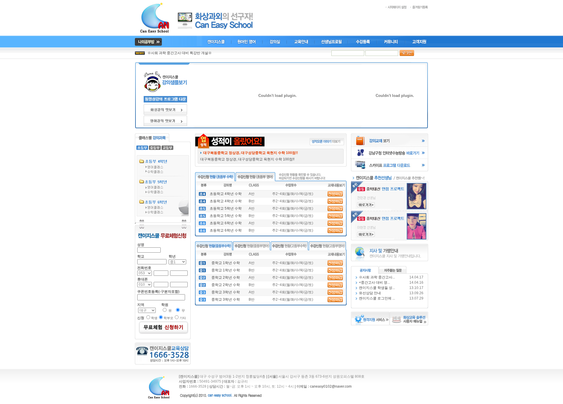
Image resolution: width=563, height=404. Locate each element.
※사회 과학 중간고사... (377, 277)
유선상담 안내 (370, 293)
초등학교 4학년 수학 (226, 194)
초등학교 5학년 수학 (226, 208)
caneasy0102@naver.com (331, 386)
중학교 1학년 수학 (225, 263)
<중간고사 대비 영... (374, 282)
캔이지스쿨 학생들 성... (377, 288)
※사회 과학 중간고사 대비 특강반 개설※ (179, 53)
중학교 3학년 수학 (225, 292)
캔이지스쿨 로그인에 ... (377, 298)
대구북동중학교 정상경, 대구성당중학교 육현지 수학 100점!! (249, 159)
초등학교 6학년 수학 (226, 223)
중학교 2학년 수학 (225, 277)
